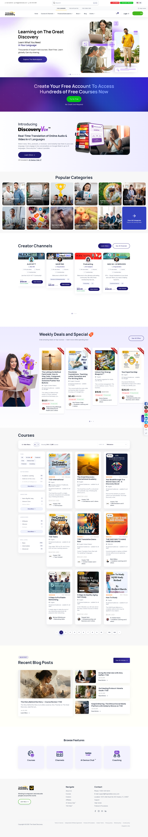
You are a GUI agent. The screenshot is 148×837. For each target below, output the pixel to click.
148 (109, 632)
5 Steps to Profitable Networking (57, 598)
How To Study (111, 597)
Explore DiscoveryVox (31, 57)
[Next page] (119, 632)
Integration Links (126, 826)
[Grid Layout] (35, 444)
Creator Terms (100, 823)
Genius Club (31, 460)
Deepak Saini (86, 617)
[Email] (146, 429)
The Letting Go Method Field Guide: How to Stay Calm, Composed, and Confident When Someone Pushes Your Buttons (51, 377)
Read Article (102, 680)
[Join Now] (137, 13)
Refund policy (117, 823)
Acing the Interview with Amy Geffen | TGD (110, 674)
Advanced (32, 549)
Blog (85, 13)
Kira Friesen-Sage (78, 402)
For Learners (61, 8)
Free (22, 460)
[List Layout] (38, 444)
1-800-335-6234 (104, 791)
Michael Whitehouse (59, 617)
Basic (32, 543)
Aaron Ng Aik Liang (32, 498)
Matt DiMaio (114, 559)
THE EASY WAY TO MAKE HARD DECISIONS (116, 540)
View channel (37, 281)
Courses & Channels (47, 13)
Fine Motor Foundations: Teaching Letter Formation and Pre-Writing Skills (77, 375)
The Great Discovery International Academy (86, 478)
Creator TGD (56, 503)
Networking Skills (59, 619)
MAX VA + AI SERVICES (116, 264)
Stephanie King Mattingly (53, 407)
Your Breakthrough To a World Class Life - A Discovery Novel (115, 481)
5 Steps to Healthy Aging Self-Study (87, 596)
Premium (23, 464)
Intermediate (32, 546)
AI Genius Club (34, 160)
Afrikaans (32, 521)
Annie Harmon (103, 398)
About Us (69, 791)
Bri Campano (89, 266)
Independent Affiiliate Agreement (73, 823)
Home (36, 13)
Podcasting (88, 264)
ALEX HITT (31, 264)
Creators (68, 797)
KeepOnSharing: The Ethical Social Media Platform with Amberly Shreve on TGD (108, 705)
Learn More (28, 155)
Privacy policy (108, 823)
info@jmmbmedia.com (21, 2)
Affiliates (68, 800)
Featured (37, 457)
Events (92, 13)
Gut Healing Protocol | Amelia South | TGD (111, 689)
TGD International (56, 479)
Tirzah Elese (129, 396)
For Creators (86, 8)
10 (101, 632)
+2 (68, 279)
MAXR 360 (60, 264)
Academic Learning (32, 476)
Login (126, 14)
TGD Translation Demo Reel (86, 540)
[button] (5, 47)
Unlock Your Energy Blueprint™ (103, 373)
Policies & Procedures (101, 806)
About (78, 13)
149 (114, 632)
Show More (31, 486)
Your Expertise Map (129, 372)
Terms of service (59, 823)
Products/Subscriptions (65, 13)
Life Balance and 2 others (90, 501)
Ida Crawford (9, 2)
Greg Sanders (61, 266)
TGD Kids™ (69, 806)
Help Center (98, 803)
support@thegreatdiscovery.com (109, 794)
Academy (32, 464)
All (22, 457)
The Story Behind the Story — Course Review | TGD (41, 702)
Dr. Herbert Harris (115, 617)
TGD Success (58, 505)
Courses (68, 794)
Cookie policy (126, 823)
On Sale (28, 457)
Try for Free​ (74, 99)
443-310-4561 (33, 2)
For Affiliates (73, 8)
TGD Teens (53, 537)
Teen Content (58, 557)
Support (96, 800)
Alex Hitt (32, 266)
